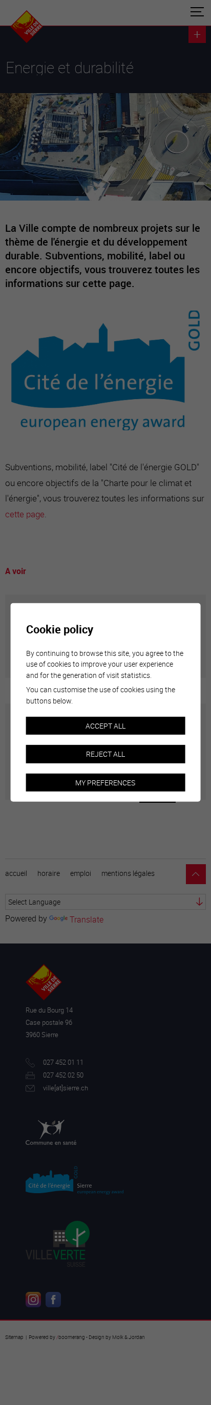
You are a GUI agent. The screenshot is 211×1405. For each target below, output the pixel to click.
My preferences (105, 782)
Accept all (105, 725)
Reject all (105, 754)
